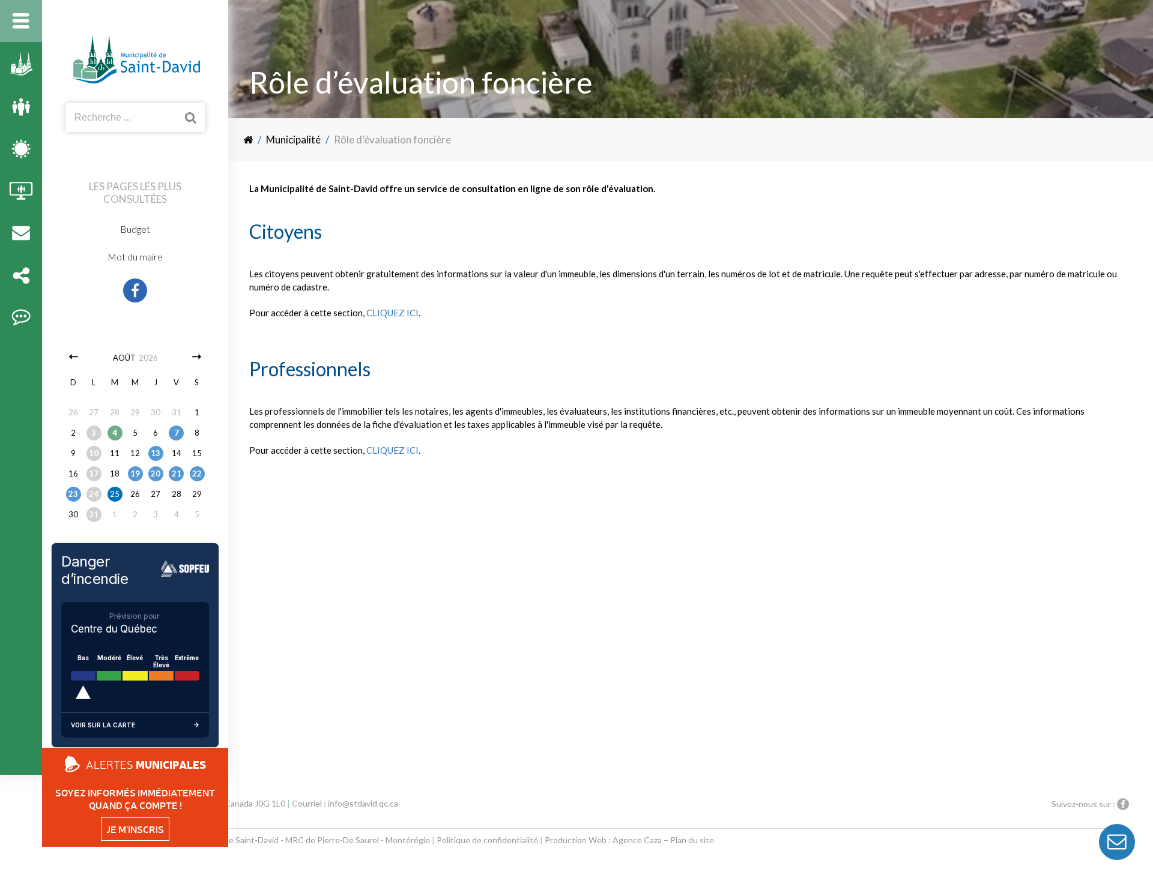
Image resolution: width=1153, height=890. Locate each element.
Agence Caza (637, 840)
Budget (135, 229)
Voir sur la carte (103, 725)
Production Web (576, 840)
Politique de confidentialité (487, 840)
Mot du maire (135, 256)
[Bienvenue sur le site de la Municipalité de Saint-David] (249, 139)
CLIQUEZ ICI (392, 312)
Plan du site (692, 840)
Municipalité (293, 139)
